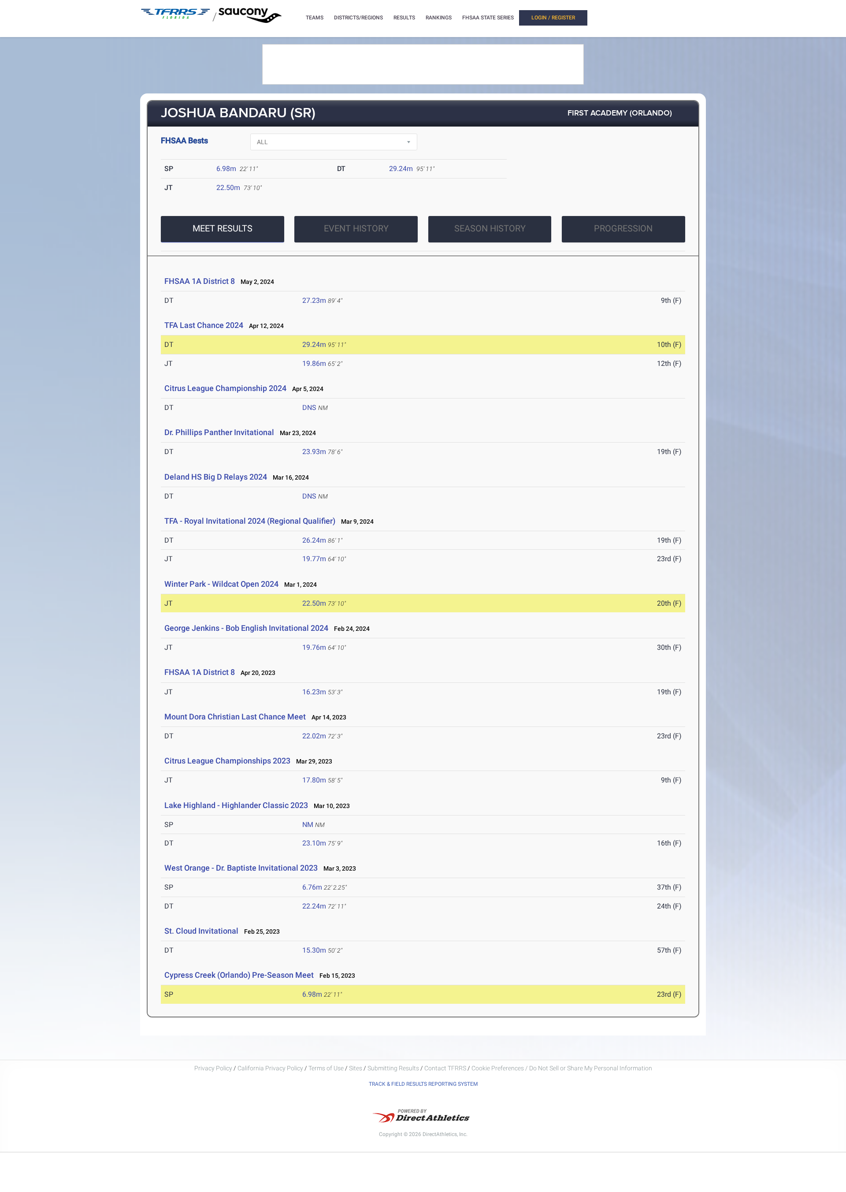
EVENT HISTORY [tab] (356, 228)
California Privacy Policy (270, 1068)
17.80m (314, 780)
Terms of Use (326, 1068)
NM (307, 824)
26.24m (314, 540)
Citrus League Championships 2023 (227, 760)
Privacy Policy (213, 1068)
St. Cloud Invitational (201, 930)
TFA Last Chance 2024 (203, 325)
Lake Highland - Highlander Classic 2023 (236, 805)
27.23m (314, 300)
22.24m (314, 906)
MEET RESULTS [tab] (222, 228)
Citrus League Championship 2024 (225, 388)
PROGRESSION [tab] (623, 228)
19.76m (314, 647)
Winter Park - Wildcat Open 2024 (221, 584)
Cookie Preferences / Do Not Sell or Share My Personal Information (561, 1068)
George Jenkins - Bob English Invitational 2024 (246, 628)
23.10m (314, 843)
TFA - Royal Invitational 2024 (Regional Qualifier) (249, 520)
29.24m (401, 168)
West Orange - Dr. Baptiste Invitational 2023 (241, 867)
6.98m (226, 168)
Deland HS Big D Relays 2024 (215, 476)
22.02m (314, 736)
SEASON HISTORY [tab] (490, 228)
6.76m (312, 887)
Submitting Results (393, 1068)
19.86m (314, 363)
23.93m (314, 451)
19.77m (314, 559)
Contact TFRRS (446, 1068)
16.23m (314, 692)
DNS (309, 407)
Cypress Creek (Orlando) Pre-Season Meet (239, 975)
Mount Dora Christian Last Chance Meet (235, 716)
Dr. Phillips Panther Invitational (219, 432)
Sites (355, 1068)
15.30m (314, 950)
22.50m (228, 187)
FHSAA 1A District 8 (199, 281)
